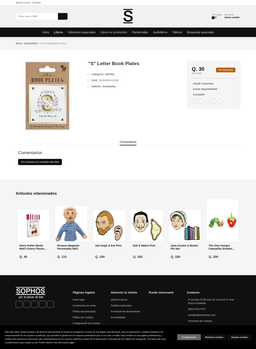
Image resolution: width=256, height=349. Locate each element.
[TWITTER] (27, 304)
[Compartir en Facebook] (194, 101)
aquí (72, 342)
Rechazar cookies (214, 337)
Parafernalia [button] (140, 32)
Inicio (19, 43)
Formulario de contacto (200, 321)
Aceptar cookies (239, 337)
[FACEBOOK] (19, 304)
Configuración (189, 337)
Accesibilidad (118, 317)
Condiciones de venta (84, 305)
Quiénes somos (23, 2)
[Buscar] (63, 16)
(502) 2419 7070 (196, 309)
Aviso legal (78, 299)
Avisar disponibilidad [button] (205, 89)
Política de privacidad (84, 311)
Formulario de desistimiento (125, 311)
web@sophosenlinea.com (201, 315)
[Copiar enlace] (220, 101)
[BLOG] (50, 304)
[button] (217, 16)
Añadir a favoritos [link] (203, 83)
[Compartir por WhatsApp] (207, 101)
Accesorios (31, 43)
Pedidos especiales (121, 305)
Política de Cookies (83, 317)
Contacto (36, 2)
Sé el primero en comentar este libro (40, 162)
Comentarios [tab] (128, 142)
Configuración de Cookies (86, 323)
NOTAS (109, 74)
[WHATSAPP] (42, 304)
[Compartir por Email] (214, 101)
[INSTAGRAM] (34, 304)
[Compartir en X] (201, 101)
